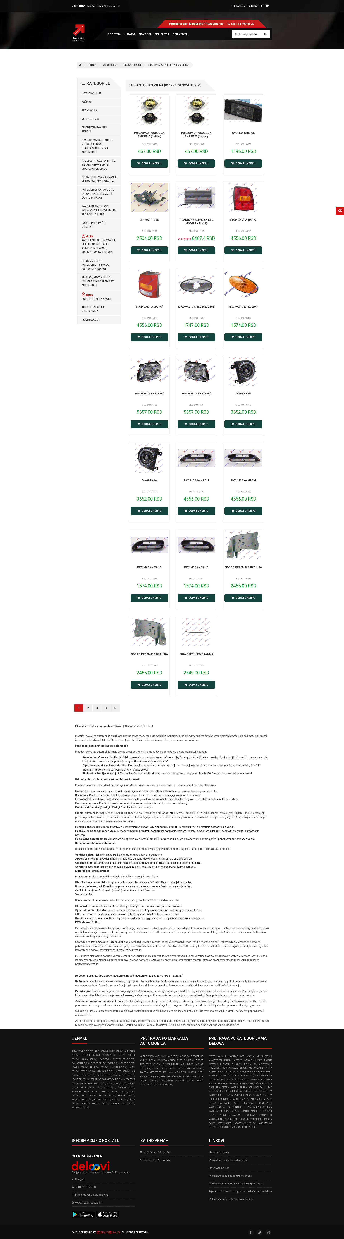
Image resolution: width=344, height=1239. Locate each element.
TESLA (200, 1080)
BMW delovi (116, 1051)
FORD (148, 1064)
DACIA (152, 1060)
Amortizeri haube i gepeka (94, 129)
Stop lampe (224, 1123)
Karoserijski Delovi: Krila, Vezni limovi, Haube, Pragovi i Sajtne (99, 210)
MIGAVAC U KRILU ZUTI (243, 306)
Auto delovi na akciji (96, 298)
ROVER (186, 1076)
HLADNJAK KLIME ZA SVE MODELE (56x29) (196, 221)
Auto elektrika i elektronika (93, 309)
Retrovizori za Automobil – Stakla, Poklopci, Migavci (95, 265)
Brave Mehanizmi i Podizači (238, 1115)
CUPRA (143, 1060)
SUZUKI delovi (119, 1099)
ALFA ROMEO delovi (82, 1051)
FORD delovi (127, 1063)
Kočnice (87, 102)
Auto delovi (109, 64)
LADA (155, 1068)
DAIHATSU (189, 1060)
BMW (164, 1056)
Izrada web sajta (108, 1232)
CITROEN (184, 1056)
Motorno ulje (91, 93)
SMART (153, 1080)
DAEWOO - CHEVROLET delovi (117, 1059)
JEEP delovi (123, 1071)
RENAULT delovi (100, 1091)
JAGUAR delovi (105, 1071)
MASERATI (198, 1068)
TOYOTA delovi (91, 1103)
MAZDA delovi (115, 1079)
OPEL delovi (88, 1087)
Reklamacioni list (219, 1167)
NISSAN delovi (132, 64)
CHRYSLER (173, 1056)
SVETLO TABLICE (243, 133)
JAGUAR (199, 1064)
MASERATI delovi (96, 1079)
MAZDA (144, 1072)
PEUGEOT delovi (106, 1087)
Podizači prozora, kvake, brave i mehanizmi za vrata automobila (99, 164)
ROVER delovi (119, 1091)
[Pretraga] (265, 34)
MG (164, 1072)
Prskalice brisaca (261, 1119)
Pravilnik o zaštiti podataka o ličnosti (230, 1175)
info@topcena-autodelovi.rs (91, 1194)
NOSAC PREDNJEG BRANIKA (243, 567)
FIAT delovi (114, 1063)
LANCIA (163, 1068)
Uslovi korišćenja (219, 1152)
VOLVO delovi (110, 1103)
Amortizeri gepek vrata (224, 1111)
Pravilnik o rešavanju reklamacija (228, 1160)
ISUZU (183, 1064)
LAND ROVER (176, 1068)
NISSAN (192, 1072)
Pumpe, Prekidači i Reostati (94, 225)
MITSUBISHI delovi (116, 1083)
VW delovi (128, 1103)
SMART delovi (126, 1095)
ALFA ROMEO (147, 1056)
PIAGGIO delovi (126, 1087)
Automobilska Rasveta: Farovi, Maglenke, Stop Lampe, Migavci (98, 193)
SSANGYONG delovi (82, 1099)
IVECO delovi (88, 1071)
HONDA (156, 1064)
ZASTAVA (167, 1084)
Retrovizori (249, 1127)
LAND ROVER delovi (124, 1075)
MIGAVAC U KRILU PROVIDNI (196, 306)
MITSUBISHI (180, 1072)
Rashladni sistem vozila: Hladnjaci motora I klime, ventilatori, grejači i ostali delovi (99, 246)
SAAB (194, 1076)
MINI (171, 1072)
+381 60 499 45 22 (242, 23)
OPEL (200, 1072)
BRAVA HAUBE (149, 219)
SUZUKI (190, 1080)
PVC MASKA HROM (196, 480)
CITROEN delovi (91, 1055)
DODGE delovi (98, 1063)
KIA (148, 1068)
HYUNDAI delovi (99, 1067)
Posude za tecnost (236, 1119)
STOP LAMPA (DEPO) (243, 219)
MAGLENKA (243, 393)
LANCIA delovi (103, 1075)
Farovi (212, 1123)
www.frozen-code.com (88, 1202)
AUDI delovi (101, 1051)
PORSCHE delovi (81, 1091)
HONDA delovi (80, 1067)
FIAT (142, 1064)
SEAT (200, 1076)
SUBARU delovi (102, 1099)
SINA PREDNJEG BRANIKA (196, 654)
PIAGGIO (155, 1076)
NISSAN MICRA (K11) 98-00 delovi (168, 64)
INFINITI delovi (118, 1067)
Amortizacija (91, 319)
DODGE (199, 1060)
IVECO (190, 1064)
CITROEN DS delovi (113, 1055)
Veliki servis (90, 119)
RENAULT (176, 1076)
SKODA (143, 1080)
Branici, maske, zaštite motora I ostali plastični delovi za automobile (97, 146)
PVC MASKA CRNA (149, 567)
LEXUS (188, 1068)
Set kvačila (90, 110)
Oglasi (92, 64)
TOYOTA (144, 1084)
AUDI (157, 1056)
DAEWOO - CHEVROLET (169, 1060)
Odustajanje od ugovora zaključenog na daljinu (236, 1183)
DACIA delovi (89, 1059)
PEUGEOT (145, 1076)
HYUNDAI (165, 1064)
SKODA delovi (107, 1095)
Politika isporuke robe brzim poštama (231, 1199)
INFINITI (175, 1064)
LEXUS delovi (79, 1079)
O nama (129, 34)
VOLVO (153, 1084)
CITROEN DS (197, 1056)
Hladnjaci (235, 1127)
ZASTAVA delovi (80, 1107)
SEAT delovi (89, 1095)
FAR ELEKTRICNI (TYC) (149, 393)
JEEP (142, 1068)
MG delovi (86, 1083)
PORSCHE (166, 1076)
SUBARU (179, 1080)
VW (160, 1084)
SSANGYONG (166, 1080)
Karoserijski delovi (244, 1123)
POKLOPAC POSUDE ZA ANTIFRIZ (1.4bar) (149, 134)
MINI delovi (99, 1083)
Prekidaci (223, 1127)
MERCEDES (155, 1072)
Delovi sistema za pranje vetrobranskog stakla (99, 179)
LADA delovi (87, 1075)
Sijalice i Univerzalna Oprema (252, 1107)
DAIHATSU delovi (81, 1063)
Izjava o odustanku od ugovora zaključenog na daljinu (240, 1191)
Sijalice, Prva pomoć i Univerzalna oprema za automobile (98, 281)
